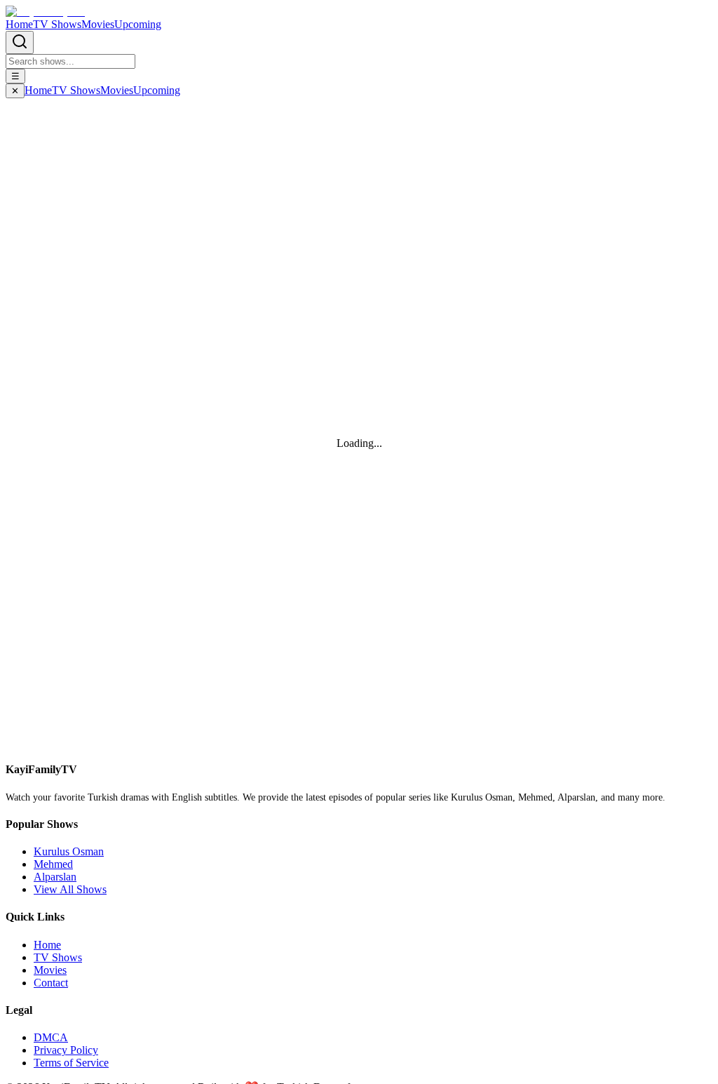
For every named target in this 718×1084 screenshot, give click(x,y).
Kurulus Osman (69, 851)
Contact (51, 983)
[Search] (20, 42)
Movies (97, 24)
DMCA (51, 1037)
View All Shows (70, 889)
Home (19, 24)
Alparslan (55, 877)
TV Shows (57, 24)
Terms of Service (71, 1063)
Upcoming (137, 24)
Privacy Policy (66, 1050)
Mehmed (53, 864)
